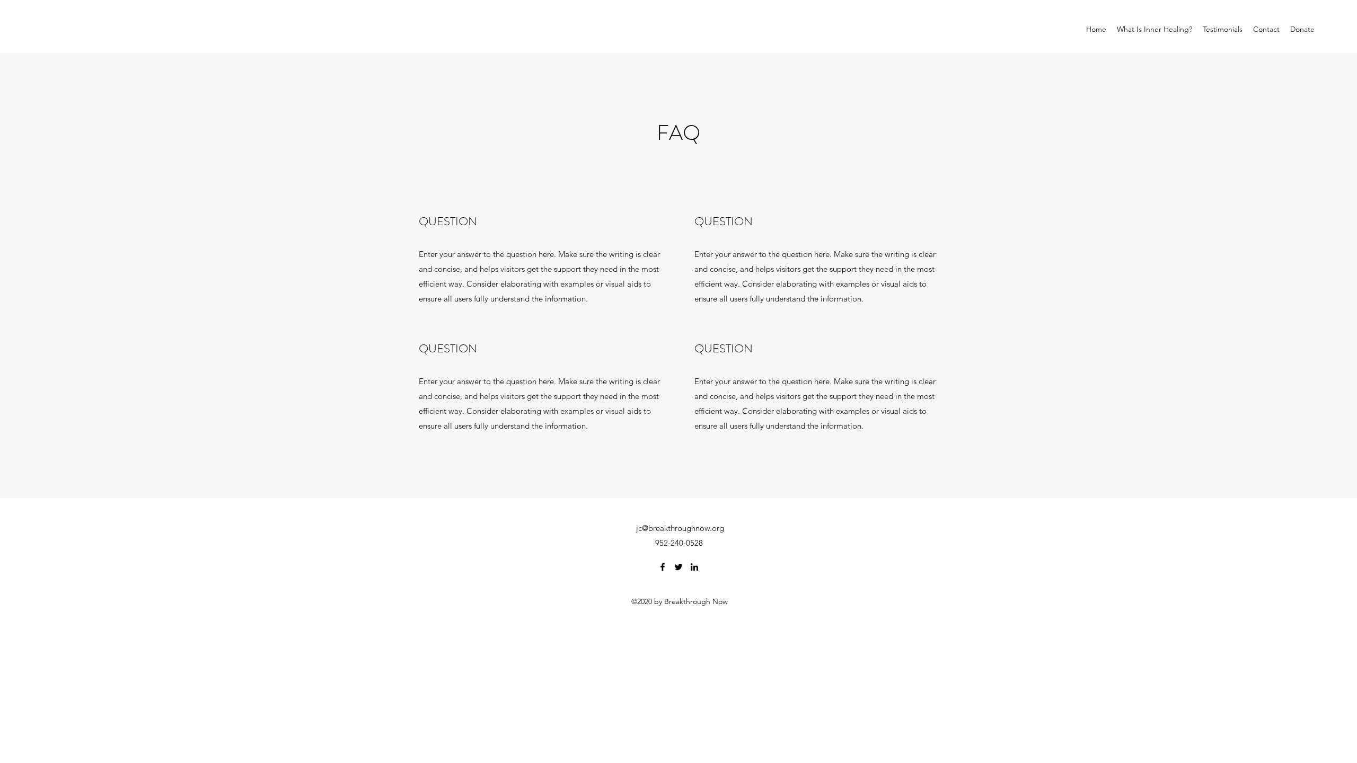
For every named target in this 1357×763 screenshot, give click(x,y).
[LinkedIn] (694, 567)
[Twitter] (678, 567)
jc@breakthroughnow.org (680, 528)
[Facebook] (662, 567)
